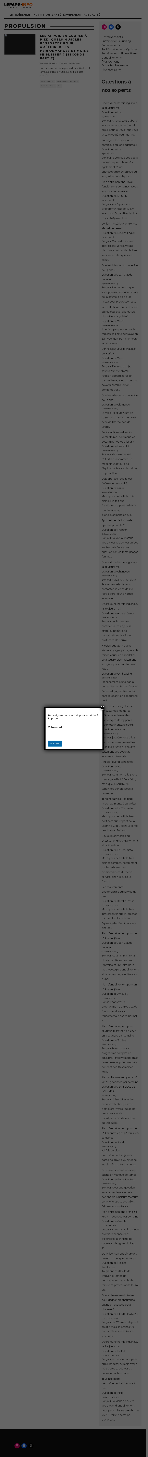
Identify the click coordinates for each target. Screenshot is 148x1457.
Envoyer (55, 743)
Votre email (55, 727)
